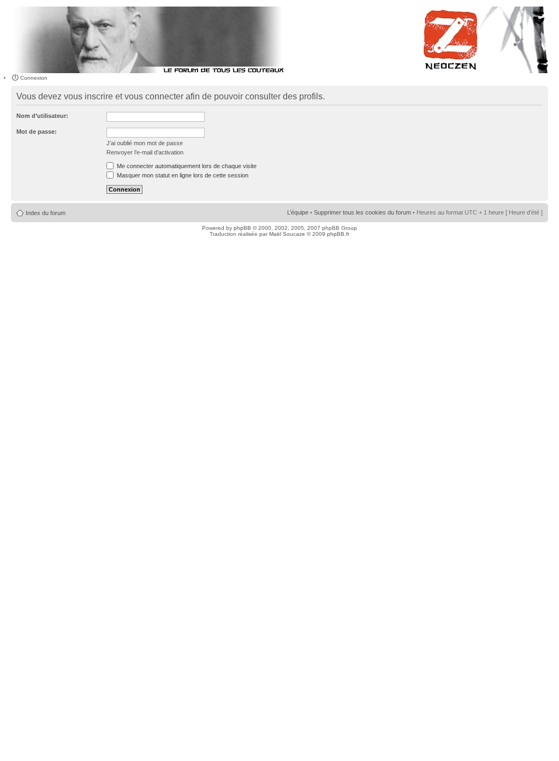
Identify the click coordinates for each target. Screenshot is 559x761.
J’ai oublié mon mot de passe (144, 143)
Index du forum (46, 213)
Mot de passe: (36, 131)
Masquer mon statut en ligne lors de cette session (181, 175)
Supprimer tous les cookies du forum (362, 212)
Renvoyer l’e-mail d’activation (144, 152)
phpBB (242, 228)
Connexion (33, 78)
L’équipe (297, 212)
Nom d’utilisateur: (42, 115)
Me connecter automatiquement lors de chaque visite (186, 166)
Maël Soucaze (287, 234)
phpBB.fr (338, 234)
